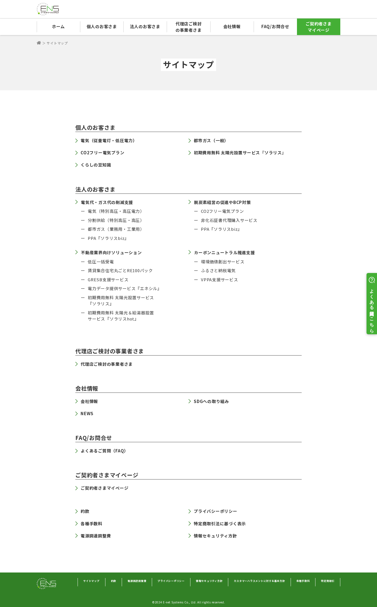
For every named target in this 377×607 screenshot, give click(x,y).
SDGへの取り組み (211, 401)
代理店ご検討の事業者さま (189, 27)
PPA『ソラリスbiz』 (108, 238)
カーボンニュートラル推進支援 (224, 252)
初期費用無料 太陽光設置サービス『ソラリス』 (240, 152)
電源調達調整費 (96, 536)
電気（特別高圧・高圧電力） (116, 211)
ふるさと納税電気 (218, 270)
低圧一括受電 (101, 261)
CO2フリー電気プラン (102, 152)
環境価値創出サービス (223, 261)
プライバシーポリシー (215, 511)
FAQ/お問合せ (275, 26)
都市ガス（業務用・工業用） (116, 229)
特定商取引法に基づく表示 (220, 523)
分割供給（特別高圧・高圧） (116, 220)
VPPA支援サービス (219, 279)
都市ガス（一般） (211, 140)
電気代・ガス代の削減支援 (107, 202)
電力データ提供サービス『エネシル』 (125, 288)
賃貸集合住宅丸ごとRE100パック (120, 270)
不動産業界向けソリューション (111, 252)
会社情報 (89, 401)
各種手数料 (91, 523)
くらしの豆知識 (96, 165)
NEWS (87, 413)
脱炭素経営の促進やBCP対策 (222, 202)
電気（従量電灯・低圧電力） (109, 140)
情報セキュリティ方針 (215, 536)
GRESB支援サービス (108, 279)
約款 (85, 511)
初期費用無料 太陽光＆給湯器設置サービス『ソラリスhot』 (121, 316)
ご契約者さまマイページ (319, 27)
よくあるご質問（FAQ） (104, 451)
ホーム (58, 26)
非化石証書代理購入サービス (229, 220)
